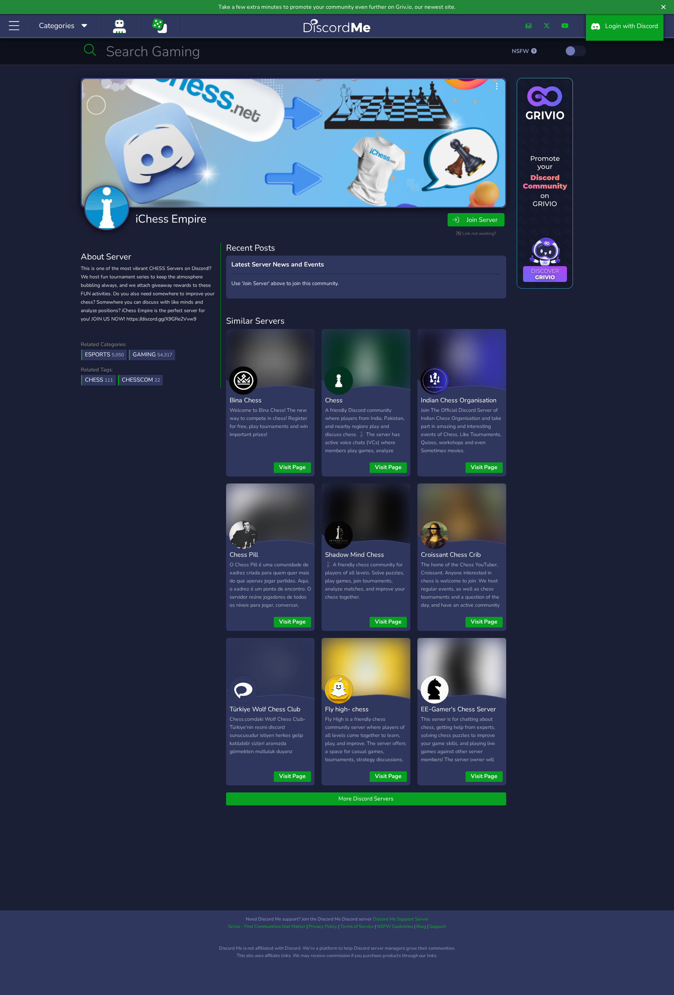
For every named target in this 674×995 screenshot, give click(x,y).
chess (99, 380)
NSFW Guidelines (395, 926)
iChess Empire (171, 218)
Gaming (152, 354)
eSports (104, 354)
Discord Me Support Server (401, 919)
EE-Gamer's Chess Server (458, 709)
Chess (334, 400)
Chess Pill (244, 554)
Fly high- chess (347, 709)
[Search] (90, 50)
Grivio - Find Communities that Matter (266, 926)
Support (437, 926)
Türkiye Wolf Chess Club (265, 709)
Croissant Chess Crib (451, 554)
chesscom (141, 380)
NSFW (521, 51)
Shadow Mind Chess (354, 554)
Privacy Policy (323, 926)
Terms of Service (357, 926)
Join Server (482, 220)
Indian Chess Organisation (458, 400)
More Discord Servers (366, 799)
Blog (421, 926)
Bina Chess (246, 400)
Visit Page (292, 467)
